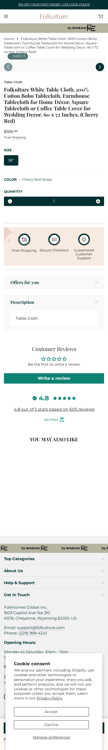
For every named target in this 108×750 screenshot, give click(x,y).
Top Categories (19, 558)
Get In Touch (17, 594)
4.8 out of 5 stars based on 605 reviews (54, 409)
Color (28, 179)
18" (11, 160)
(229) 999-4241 (33, 633)
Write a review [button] (54, 378)
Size (8, 150)
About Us (13, 570)
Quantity (13, 191)
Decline (51, 725)
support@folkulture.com (41, 627)
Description (22, 302)
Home (9, 39)
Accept (51, 712)
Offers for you (24, 282)
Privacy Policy (50, 698)
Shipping (19, 137)
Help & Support (19, 582)
